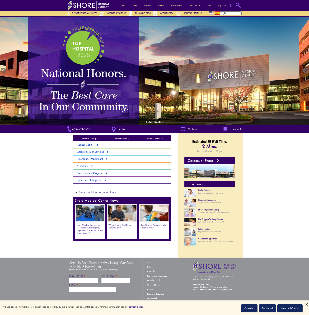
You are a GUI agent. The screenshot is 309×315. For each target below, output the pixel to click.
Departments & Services (84, 13)
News (134, 5)
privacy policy (136, 306)
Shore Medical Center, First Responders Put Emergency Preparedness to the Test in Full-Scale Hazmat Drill (89, 229)
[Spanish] (217, 13)
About (123, 5)
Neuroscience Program (89, 173)
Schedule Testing (193, 13)
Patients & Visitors (116, 13)
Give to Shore (194, 5)
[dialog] (154, 308)
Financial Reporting (155, 293)
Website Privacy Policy (218, 287)
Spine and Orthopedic (89, 180)
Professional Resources (157, 275)
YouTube (192, 129)
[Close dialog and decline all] (306, 303)
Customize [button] (249, 308)
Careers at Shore (200, 160)
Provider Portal (176, 5)
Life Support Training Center (210, 219)
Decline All (267, 308)
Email (72, 285)
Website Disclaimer (200, 287)
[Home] (87, 5)
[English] (212, 13)
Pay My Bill (223, 5)
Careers (160, 5)
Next (305, 70)
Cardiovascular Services (90, 151)
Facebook (236, 129)
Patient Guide (204, 229)
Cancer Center (85, 144)
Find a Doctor (143, 13)
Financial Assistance (207, 200)
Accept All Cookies (290, 308)
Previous (3, 70)
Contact (209, 5)
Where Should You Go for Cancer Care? (119, 226)
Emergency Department (90, 159)
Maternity (82, 166)
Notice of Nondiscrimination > (97, 192)
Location (121, 129)
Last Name (108, 276)
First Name (76, 276)
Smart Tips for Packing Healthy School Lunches (154, 226)
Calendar (147, 5)
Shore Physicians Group (208, 209)
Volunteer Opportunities (208, 238)
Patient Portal (166, 13)
